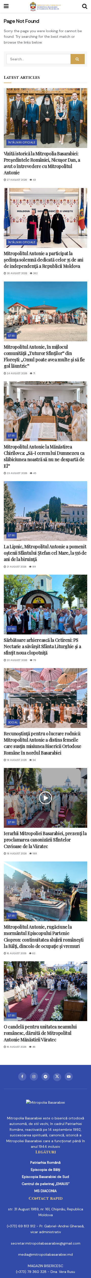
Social (13, 722)
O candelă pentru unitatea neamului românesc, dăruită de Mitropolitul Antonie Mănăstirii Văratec (40, 1033)
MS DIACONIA (45, 1191)
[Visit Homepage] (45, 6)
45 (34, 473)
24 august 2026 (16, 373)
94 (34, 760)
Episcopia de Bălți (45, 1169)
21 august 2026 (16, 566)
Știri (11, 335)
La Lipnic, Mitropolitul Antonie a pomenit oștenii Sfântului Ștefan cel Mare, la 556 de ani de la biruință (45, 552)
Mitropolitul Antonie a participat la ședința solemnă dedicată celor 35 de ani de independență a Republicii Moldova (43, 259)
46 (33, 1046)
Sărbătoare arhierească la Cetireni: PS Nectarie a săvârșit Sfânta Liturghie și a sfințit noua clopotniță (42, 646)
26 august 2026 (16, 273)
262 (35, 273)
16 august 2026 (16, 953)
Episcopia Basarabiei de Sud (45, 1176)
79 (34, 660)
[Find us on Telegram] (45, 1077)
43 (34, 179)
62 (33, 953)
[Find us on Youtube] (69, 1077)
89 (34, 566)
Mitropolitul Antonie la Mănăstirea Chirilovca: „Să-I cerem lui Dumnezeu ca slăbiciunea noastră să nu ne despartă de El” (44, 456)
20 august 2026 (16, 660)
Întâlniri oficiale (21, 142)
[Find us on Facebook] (22, 1077)
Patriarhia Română (45, 1162)
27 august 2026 (16, 179)
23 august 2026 (16, 473)
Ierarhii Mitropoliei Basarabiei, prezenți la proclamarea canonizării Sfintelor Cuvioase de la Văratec (45, 839)
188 (34, 853)
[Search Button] (84, 6)
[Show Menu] (6, 6)
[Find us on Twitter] (57, 1077)
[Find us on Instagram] (34, 1077)
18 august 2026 (16, 760)
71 (33, 373)
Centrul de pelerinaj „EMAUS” (46, 1183)
